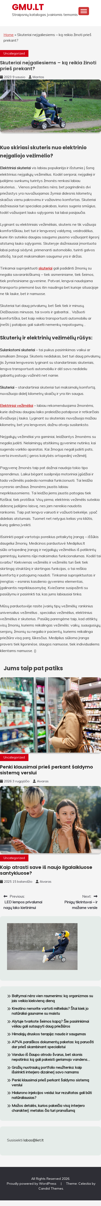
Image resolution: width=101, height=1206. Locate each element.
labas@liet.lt (33, 1140)
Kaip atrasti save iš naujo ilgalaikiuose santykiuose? (46, 870)
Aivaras (43, 781)
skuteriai (45, 268)
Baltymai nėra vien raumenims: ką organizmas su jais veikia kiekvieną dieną (52, 998)
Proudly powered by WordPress (32, 1183)
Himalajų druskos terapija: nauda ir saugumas (49, 1033)
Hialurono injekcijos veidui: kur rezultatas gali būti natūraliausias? (52, 1095)
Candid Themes (51, 1188)
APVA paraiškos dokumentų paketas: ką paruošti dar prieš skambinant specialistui (53, 1044)
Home (9, 34)
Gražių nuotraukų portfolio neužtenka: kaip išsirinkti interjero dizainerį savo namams (47, 1070)
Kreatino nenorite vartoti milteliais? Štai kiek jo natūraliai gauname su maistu (50, 1011)
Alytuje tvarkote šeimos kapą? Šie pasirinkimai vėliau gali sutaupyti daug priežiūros (50, 1023)
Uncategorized (14, 53)
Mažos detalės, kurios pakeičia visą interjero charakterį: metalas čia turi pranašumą (48, 1108)
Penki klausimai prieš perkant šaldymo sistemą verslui (46, 770)
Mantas (38, 77)
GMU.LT (28, 7)
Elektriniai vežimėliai (16, 405)
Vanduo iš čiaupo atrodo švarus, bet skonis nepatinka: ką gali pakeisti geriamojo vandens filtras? (49, 1057)
